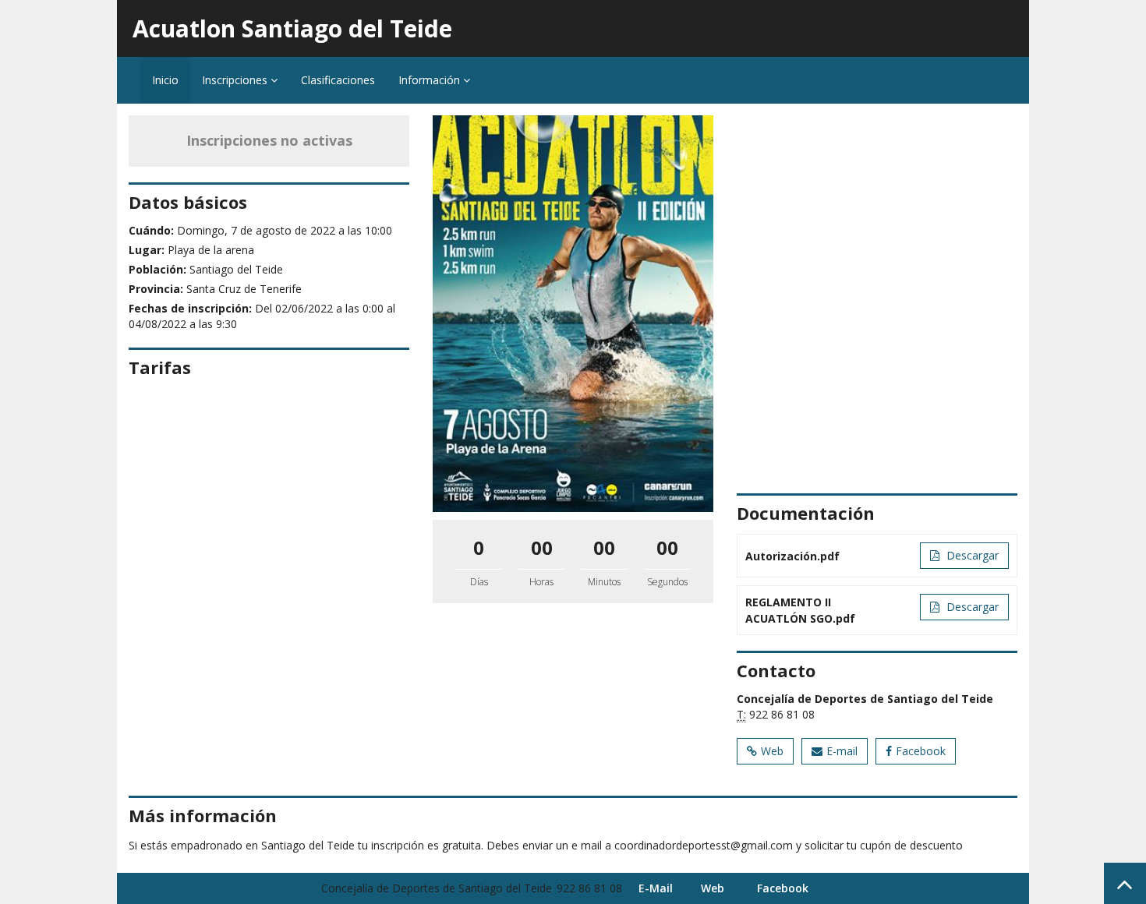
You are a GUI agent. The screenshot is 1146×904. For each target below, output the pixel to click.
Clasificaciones (338, 79)
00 (542, 547)
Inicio (165, 79)
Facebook (921, 750)
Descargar (971, 555)
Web (772, 750)
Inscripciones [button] (236, 79)
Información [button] (430, 79)
